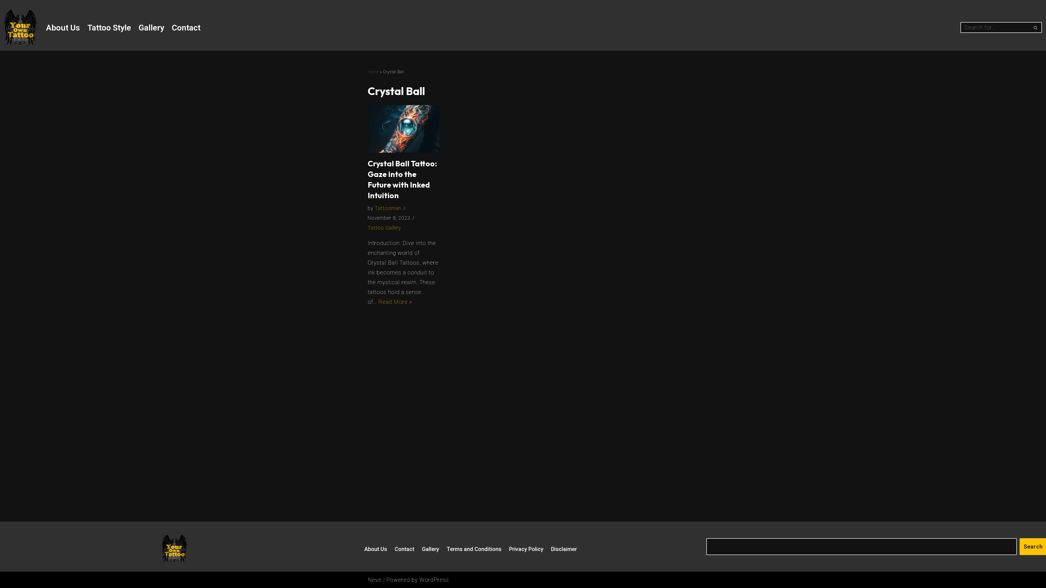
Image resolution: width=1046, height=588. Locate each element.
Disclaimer (564, 549)
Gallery (151, 27)
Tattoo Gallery (384, 228)
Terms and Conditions (474, 549)
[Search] (1036, 27)
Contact (186, 27)
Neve (375, 580)
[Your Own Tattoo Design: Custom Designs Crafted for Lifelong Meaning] (20, 28)
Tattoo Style (109, 27)
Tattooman (388, 208)
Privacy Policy (526, 549)
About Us (63, 27)
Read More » (395, 302)
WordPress (434, 580)
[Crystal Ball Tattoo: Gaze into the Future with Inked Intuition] (403, 129)
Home (373, 72)
